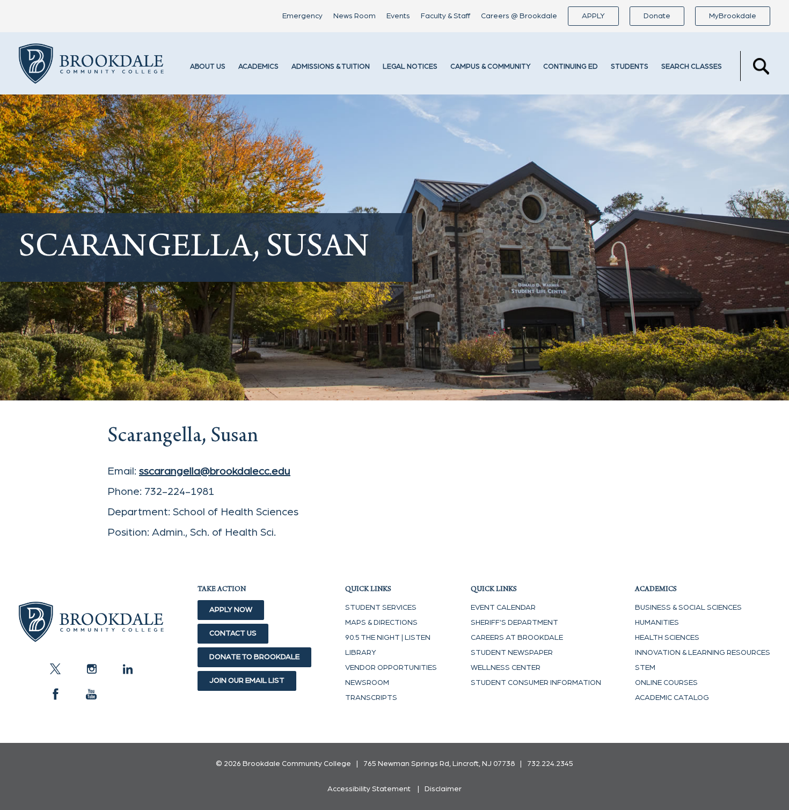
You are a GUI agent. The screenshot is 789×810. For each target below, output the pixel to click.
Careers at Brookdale (517, 637)
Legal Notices (410, 66)
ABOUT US (207, 66)
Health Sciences (667, 637)
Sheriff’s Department (514, 622)
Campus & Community (490, 66)
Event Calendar (503, 607)
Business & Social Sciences (688, 607)
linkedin (127, 669)
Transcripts (371, 698)
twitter (55, 669)
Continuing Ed (570, 66)
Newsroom (367, 683)
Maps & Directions (381, 622)
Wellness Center (505, 668)
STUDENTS (629, 66)
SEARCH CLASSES (691, 66)
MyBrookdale (732, 16)
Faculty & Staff (445, 16)
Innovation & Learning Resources (702, 652)
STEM (645, 668)
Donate (657, 16)
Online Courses (666, 683)
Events (398, 16)
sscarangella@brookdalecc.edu (214, 471)
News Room (354, 16)
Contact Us (233, 633)
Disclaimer (443, 789)
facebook (55, 694)
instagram (91, 669)
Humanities (657, 622)
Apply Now (230, 610)
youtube (91, 694)
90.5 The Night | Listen (387, 637)
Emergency (302, 16)
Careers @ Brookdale (519, 16)
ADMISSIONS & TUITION (330, 66)
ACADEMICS (258, 66)
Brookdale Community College (91, 66)
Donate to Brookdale (254, 657)
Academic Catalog (672, 698)
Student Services (381, 607)
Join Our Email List (246, 680)
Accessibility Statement (369, 789)
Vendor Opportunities (391, 668)
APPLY (593, 16)
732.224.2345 (550, 764)
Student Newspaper (512, 652)
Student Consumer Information (536, 683)
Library (360, 652)
